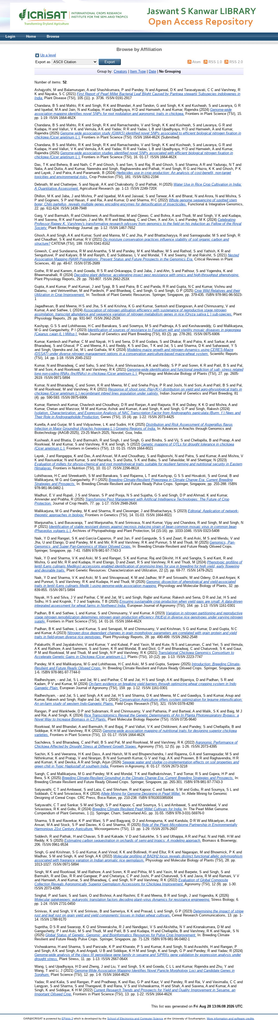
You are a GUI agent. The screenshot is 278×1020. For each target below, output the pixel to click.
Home (31, 36)
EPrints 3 (67, 1018)
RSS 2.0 (236, 62)
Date (152, 71)
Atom (196, 62)
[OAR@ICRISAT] (139, 31)
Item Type (138, 71)
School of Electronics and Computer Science (135, 1018)
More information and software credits (230, 1018)
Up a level (48, 55)
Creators (120, 71)
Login (10, 36)
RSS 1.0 (215, 62)
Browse (53, 36)
